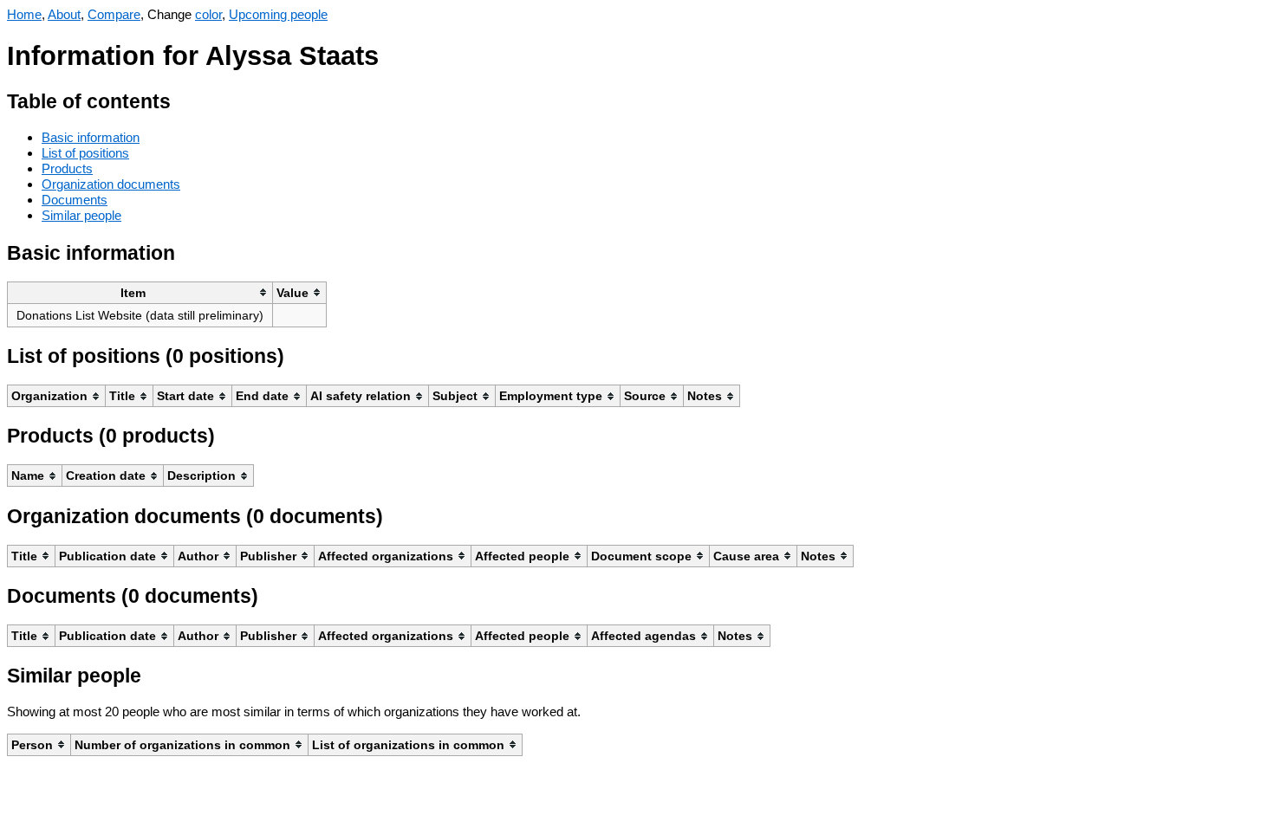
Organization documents (111, 184)
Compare (114, 14)
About (64, 14)
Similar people (81, 215)
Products (67, 168)
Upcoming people (278, 14)
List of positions (85, 153)
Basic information (91, 137)
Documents (74, 199)
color (208, 14)
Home (24, 14)
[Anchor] (184, 99)
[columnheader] (140, 292)
